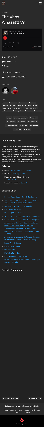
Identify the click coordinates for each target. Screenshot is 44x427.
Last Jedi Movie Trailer (12, 209)
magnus (32, 103)
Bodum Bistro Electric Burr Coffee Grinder (20, 197)
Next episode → (35, 398)
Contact (26, 410)
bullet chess (7, 111)
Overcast (33, 122)
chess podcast (19, 111)
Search (33, 410)
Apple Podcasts (21, 118)
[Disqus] (22, 303)
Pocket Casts (12, 126)
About (6, 410)
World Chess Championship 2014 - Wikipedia (21, 216)
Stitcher (35, 126)
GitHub (22, 173)
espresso (29, 111)
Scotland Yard (9, 249)
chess (5, 103)
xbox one (14, 103)
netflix (6, 105)
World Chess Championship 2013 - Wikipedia (21, 219)
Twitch (19, 170)
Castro (22, 122)
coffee (21, 105)
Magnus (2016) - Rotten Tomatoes (17, 213)
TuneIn (18, 130)
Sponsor (19, 412)
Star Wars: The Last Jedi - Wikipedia (18, 206)
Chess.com (26, 170)
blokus (13, 105)
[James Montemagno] (14, 91)
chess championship (31, 108)
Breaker (34, 118)
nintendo (18, 108)
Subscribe (26, 412)
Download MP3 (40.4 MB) (14, 77)
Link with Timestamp (13, 72)
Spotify (24, 126)
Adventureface (10, 179)
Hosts (20, 410)
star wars (38, 111)
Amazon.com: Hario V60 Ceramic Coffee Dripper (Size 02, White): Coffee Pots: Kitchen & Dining (21, 231)
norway (28, 105)
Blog (17, 173)
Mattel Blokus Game (12, 246)
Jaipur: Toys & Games (12, 243)
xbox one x (23, 103)
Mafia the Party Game (12, 253)
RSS (10, 118)
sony (10, 108)
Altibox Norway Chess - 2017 (15, 256)
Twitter (13, 170)
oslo (36, 105)
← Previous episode (10, 398)
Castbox (12, 122)
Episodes (13, 410)
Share (28, 130)
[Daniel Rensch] (5, 91)
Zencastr (24, 183)
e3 (5, 108)
